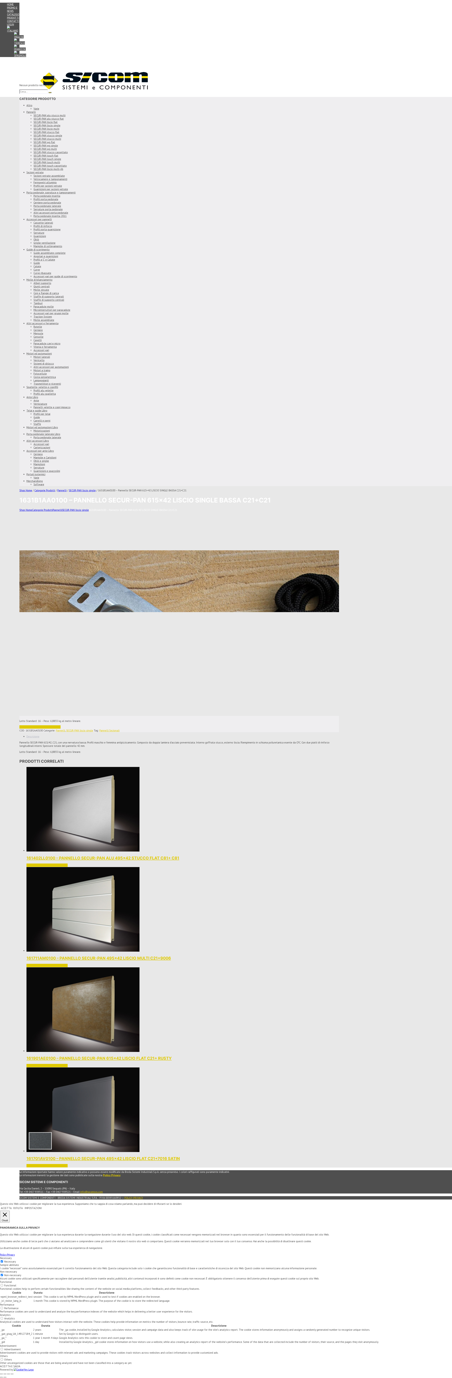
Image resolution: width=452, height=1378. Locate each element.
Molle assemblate (44, 320)
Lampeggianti (41, 380)
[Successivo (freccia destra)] (5, 1377)
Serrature (39, 232)
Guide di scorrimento (38, 249)
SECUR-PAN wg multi (45, 149)
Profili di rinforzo (43, 226)
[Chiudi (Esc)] (12, 1373)
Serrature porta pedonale (48, 209)
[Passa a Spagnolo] (20, 55)
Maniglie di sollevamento (48, 246)
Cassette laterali (43, 222)
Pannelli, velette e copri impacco (52, 407)
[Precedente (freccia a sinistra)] (1, 1377)
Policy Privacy (133, 1198)
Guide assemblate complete (50, 253)
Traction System (43, 316)
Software (39, 484)
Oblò (36, 239)
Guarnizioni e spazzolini (47, 471)
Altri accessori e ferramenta (42, 323)
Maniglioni (39, 464)
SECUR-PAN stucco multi (47, 139)
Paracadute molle (44, 306)
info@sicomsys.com (91, 1192)
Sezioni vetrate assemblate (49, 175)
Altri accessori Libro (37, 440)
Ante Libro (32, 397)
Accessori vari (41, 350)
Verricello (39, 360)
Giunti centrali (42, 286)
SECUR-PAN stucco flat (46, 132)
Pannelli (31, 112)
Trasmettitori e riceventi (47, 383)
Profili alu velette (43, 390)
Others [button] (4, 1356)
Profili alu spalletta (45, 393)
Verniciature (40, 404)
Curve (37, 269)
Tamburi (38, 303)
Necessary (10, 1261)
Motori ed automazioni (39, 353)
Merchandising (34, 481)
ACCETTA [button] (6, 1208)
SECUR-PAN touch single (47, 159)
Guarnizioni (40, 236)
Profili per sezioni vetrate (48, 185)
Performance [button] (7, 1304)
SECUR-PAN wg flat (44, 142)
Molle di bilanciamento (39, 279)
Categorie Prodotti (44, 490)
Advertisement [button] (8, 1345)
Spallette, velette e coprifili (42, 387)
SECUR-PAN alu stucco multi (50, 115)
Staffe (37, 424)
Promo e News (12, 9)
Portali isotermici (35, 474)
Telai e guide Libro (36, 410)
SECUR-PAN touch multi (47, 162)
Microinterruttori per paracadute (52, 310)
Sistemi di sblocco (44, 363)
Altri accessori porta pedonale (51, 212)
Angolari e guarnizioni (46, 256)
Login (10, 24)
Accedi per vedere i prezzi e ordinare (40, 727)
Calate (37, 266)
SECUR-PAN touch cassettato (50, 165)
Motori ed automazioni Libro (42, 427)
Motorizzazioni (42, 430)
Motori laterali (42, 357)
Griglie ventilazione (44, 243)
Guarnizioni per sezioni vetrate (51, 189)
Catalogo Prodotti (13, 16)
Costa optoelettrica (45, 377)
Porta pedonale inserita (47, 196)
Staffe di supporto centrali (49, 300)
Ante (36, 400)
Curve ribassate (42, 273)
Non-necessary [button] (8, 1271)
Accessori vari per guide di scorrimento (55, 276)
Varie (36, 108)
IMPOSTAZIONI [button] (33, 1208)
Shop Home (25, 490)
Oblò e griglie (41, 461)
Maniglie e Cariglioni (45, 457)
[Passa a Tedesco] (19, 43)
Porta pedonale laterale (47, 206)
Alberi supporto (42, 283)
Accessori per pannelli (39, 219)
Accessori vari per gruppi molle (51, 313)
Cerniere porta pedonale (47, 202)
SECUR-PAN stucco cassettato (51, 152)
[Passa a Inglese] (19, 36)
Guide (37, 263)
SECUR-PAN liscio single (47, 125)
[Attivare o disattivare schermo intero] (5, 1373)
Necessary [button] (6, 1258)
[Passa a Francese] (20, 49)
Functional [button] (6, 1282)
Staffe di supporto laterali (49, 296)
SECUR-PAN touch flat (46, 155)
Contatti (13, 21)
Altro (29, 105)
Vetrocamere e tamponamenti (50, 179)
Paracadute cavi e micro (47, 343)
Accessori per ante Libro (40, 451)
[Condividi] (8, 1373)
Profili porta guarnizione (47, 229)
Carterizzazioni (42, 447)
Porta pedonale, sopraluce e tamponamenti (51, 192)
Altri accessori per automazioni (51, 367)
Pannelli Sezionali (109, 730)
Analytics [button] (5, 1315)
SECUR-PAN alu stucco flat (49, 118)
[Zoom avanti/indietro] (1, 1373)
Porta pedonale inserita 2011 (50, 216)
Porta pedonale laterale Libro (43, 434)
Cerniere (38, 330)
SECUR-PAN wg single (46, 145)
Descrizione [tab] (32, 736)
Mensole (38, 333)
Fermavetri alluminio (45, 182)
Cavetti (38, 340)
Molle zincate (41, 289)
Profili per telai (42, 414)
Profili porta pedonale (46, 199)
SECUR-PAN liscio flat (46, 122)
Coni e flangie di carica (46, 293)
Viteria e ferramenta (45, 347)
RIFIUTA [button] (18, 1208)
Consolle (38, 336)
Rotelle (38, 326)
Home (10, 4)
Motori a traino (42, 370)
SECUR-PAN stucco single (48, 135)
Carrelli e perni (42, 420)
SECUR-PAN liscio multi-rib (48, 169)
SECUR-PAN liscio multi (46, 128)
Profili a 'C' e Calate (44, 259)
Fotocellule (40, 373)
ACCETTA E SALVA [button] (10, 1366)
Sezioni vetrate (35, 172)
